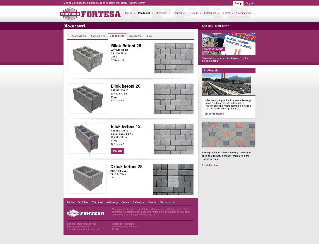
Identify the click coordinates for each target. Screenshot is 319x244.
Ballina (128, 13)
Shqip (238, 3)
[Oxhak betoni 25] (87, 193)
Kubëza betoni (79, 36)
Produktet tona (210, 165)
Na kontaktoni (243, 13)
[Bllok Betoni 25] (87, 73)
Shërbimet (161, 13)
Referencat (210, 13)
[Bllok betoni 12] (87, 153)
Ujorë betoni (135, 36)
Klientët (226, 13)
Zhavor (149, 36)
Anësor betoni (98, 36)
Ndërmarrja (179, 13)
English (250, 3)
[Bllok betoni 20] (87, 113)
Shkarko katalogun (212, 49)
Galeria (194, 13)
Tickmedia (128, 223)
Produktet (144, 13)
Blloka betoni (117, 35)
